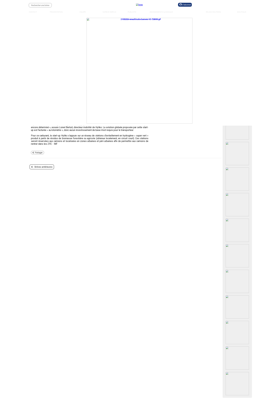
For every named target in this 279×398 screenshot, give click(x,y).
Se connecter (208, 4)
